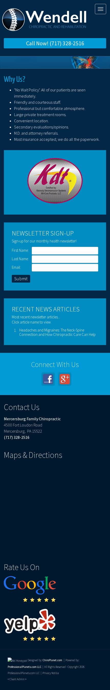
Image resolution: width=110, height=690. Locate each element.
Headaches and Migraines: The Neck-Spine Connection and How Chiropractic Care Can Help (57, 332)
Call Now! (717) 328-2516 (55, 43)
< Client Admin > (17, 679)
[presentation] (17, 660)
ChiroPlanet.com (52, 660)
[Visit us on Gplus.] (64, 379)
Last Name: (20, 258)
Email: (16, 267)
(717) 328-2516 (16, 437)
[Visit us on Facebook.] (48, 379)
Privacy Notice (50, 673)
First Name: (20, 250)
